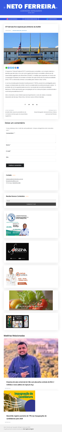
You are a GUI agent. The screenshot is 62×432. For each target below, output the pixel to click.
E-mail (8, 151)
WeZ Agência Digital (28, 429)
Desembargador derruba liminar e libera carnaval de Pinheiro (45, 113)
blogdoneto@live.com (12, 181)
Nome (8, 145)
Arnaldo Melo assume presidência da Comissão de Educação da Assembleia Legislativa (16, 114)
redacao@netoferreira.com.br (14, 179)
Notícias (24, 30)
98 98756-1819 (16, 183)
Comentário (10, 133)
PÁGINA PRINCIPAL (17, 30)
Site (7, 157)
